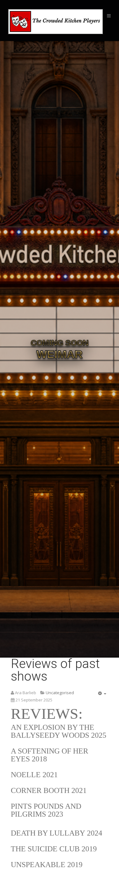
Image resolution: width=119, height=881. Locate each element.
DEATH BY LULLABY (48, 833)
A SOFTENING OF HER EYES (49, 755)
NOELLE (26, 775)
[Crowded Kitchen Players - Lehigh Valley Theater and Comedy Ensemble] (54, 21)
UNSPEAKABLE (39, 864)
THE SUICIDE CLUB (45, 849)
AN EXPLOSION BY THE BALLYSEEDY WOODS (52, 731)
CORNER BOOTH (40, 790)
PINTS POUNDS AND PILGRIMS (46, 810)
